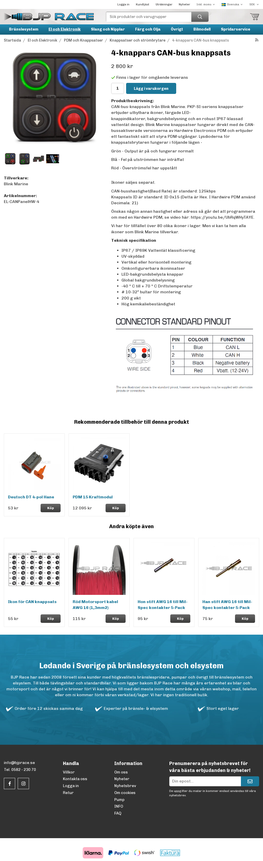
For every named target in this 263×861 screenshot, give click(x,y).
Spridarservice (235, 29)
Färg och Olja (148, 29)
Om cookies (125, 792)
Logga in (123, 4)
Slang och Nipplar (108, 29)
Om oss (121, 772)
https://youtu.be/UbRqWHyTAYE (222, 217)
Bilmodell (202, 29)
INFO (118, 806)
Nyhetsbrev (125, 785)
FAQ (117, 813)
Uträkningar (164, 4)
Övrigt (177, 29)
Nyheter (184, 4)
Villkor (69, 772)
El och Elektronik (65, 29)
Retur (68, 792)
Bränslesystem (23, 29)
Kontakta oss (75, 779)
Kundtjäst (142, 4)
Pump (119, 799)
